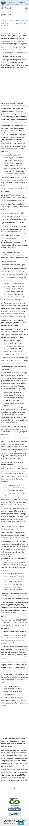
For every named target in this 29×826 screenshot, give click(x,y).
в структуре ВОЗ (24, 206)
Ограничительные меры (6, 47)
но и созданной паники (21, 619)
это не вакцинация (14, 274)
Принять (21, 823)
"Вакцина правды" (11, 60)
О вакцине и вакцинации (17, 293)
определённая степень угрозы (16, 200)
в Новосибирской (20, 110)
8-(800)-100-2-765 (6, 7)
